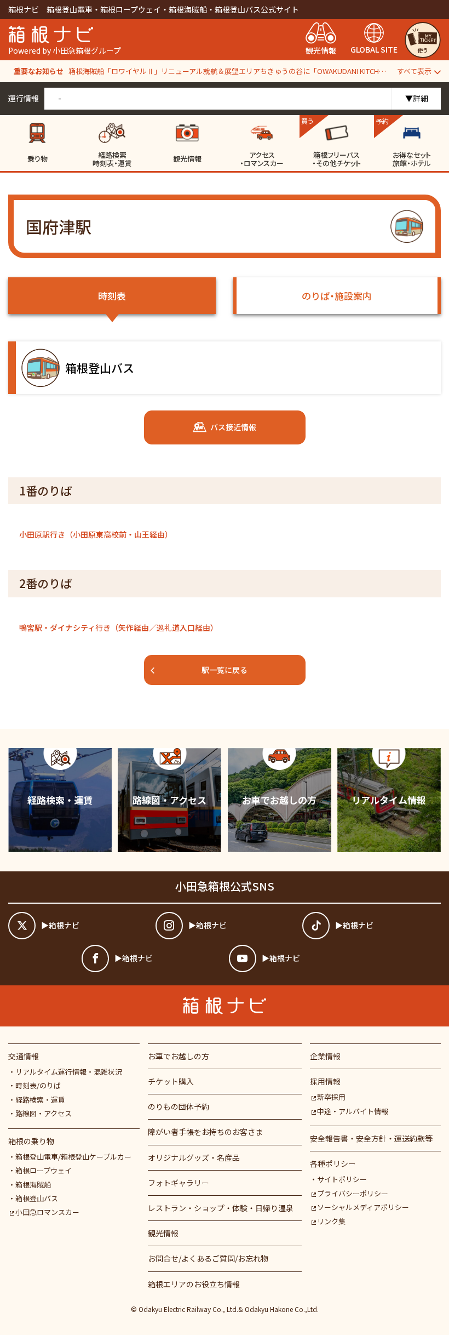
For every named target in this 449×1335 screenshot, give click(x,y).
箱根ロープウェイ (43, 1170)
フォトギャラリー (178, 1182)
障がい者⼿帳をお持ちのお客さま (205, 1131)
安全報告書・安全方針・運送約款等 (371, 1138)
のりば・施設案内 (337, 296)
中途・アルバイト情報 (352, 1111)
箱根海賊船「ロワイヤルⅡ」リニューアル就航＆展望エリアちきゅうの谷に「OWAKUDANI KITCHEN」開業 (228, 71)
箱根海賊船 (33, 1184)
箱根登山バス (36, 1198)
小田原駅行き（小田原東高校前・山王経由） (95, 534)
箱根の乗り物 (31, 1141)
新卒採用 (331, 1097)
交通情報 (23, 1056)
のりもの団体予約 (178, 1106)
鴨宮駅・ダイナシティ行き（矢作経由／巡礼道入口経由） (118, 627)
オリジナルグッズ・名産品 (194, 1157)
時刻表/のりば (38, 1085)
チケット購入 (171, 1081)
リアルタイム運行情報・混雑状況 (68, 1071)
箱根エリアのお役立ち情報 (194, 1284)
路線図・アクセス (43, 1113)
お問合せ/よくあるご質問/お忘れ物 (208, 1258)
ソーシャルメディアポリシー (363, 1207)
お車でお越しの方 (178, 1056)
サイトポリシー (342, 1179)
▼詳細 (416, 98)
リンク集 (331, 1221)
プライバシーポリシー (352, 1193)
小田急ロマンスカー (47, 1212)
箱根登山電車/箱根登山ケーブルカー (73, 1156)
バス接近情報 (233, 426)
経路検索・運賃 (40, 1099)
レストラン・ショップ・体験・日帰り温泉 (220, 1207)
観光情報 (163, 1233)
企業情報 (325, 1056)
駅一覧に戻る (224, 669)
